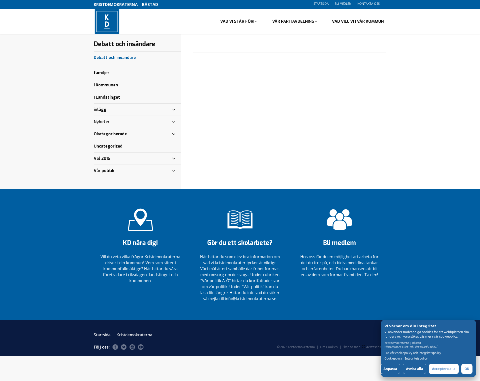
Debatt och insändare (115, 57)
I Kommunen (106, 85)
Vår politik (104, 170)
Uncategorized (108, 146)
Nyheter (102, 121)
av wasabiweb (376, 347)
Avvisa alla (414, 369)
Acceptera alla (444, 369)
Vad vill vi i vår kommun (358, 21)
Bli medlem (343, 3)
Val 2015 (102, 158)
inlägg (100, 109)
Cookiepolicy (393, 359)
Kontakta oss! (369, 3)
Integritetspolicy (416, 359)
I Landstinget (107, 97)
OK (466, 369)
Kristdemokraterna (134, 335)
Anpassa (390, 369)
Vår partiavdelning (293, 21)
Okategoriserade (110, 134)
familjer (101, 72)
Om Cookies (329, 347)
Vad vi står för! (237, 21)
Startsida (321, 3)
